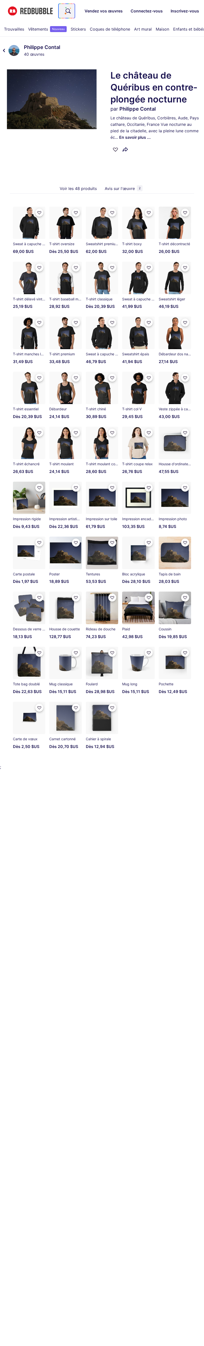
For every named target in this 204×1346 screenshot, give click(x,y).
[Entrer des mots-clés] (68, 11)
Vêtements (46, 29)
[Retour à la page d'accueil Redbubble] (30, 11)
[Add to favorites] (115, 149)
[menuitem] (14, 29)
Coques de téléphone (110, 29)
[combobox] (67, 11)
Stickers (78, 29)
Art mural (143, 29)
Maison (162, 29)
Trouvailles (14, 29)
